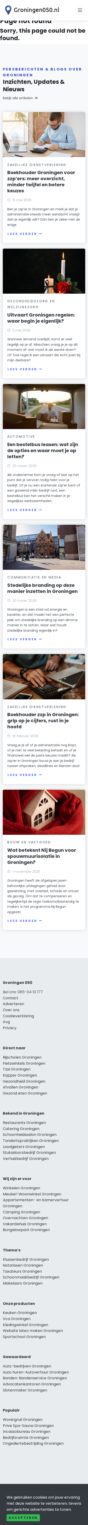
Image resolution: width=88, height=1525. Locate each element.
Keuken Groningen (20, 1312)
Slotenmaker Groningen (25, 1390)
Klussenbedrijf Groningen (26, 1259)
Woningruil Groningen (22, 1419)
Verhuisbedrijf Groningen (26, 1158)
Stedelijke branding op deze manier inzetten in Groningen (42, 588)
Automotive (21, 436)
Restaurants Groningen (24, 1122)
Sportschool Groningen (24, 1336)
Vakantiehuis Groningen (25, 1224)
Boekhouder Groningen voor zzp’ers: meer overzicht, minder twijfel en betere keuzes (41, 181)
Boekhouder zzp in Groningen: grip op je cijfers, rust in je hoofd (43, 720)
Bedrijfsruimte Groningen (26, 1437)
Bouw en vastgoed (29, 842)
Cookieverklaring (18, 1016)
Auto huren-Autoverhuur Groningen (36, 1372)
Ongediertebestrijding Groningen (33, 1443)
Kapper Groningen (20, 1075)
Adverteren (13, 1004)
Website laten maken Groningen (33, 1330)
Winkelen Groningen (21, 1188)
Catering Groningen (21, 1128)
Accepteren (23, 1518)
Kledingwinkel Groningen (25, 1325)
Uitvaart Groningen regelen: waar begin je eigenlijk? (41, 318)
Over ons (11, 1010)
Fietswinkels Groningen (24, 1063)
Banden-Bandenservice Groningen (35, 1378)
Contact (10, 998)
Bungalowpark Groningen (26, 1230)
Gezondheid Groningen (24, 1081)
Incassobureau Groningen (26, 1431)
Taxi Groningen (17, 1069)
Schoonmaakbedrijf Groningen (31, 1277)
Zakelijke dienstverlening (36, 164)
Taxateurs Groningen (22, 1271)
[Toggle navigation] (80, 10)
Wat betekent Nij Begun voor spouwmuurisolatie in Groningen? (41, 856)
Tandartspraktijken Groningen (31, 1140)
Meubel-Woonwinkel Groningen (32, 1194)
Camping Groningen (21, 1212)
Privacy (9, 1028)
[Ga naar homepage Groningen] (31, 10)
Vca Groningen (17, 1318)
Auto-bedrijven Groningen (27, 1366)
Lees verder (22, 234)
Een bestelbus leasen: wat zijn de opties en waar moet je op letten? (42, 450)
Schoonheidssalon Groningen (30, 1134)
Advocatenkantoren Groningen (32, 1384)
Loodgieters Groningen (24, 1146)
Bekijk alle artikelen (18, 98)
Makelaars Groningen (22, 1283)
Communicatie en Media (34, 577)
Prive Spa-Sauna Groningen (28, 1425)
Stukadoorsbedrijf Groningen (29, 1152)
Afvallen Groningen (20, 1087)
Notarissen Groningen (23, 1265)
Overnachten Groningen (25, 1218)
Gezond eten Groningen (25, 1093)
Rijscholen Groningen (22, 1057)
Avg (6, 1022)
